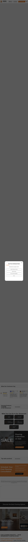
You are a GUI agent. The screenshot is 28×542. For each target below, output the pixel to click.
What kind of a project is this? (14, 266)
